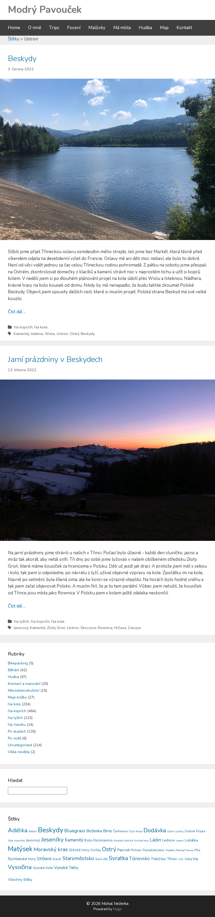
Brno (107, 831)
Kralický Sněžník (123, 841)
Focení (73, 28)
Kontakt (184, 28)
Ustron (62, 333)
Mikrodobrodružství (23, 690)
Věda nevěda (19, 751)
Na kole (40, 327)
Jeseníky (52, 839)
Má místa (122, 28)
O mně (34, 28)
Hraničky (19, 841)
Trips (54, 28)
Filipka (200, 831)
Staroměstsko (78, 858)
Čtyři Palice (135, 831)
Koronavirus (103, 840)
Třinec (172, 858)
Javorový (21, 627)
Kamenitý (21, 333)
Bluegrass (74, 831)
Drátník (190, 831)
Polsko (136, 850)
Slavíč (56, 859)
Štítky (13, 39)
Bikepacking (18, 663)
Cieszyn (134, 627)
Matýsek (20, 849)
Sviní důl (101, 859)
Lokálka (191, 840)
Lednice (168, 840)
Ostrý (74, 333)
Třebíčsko (158, 859)
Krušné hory (141, 841)
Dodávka (154, 830)
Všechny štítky (20, 879)
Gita (10, 841)
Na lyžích (21, 621)
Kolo (88, 840)
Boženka (94, 831)
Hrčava (120, 627)
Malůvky (96, 28)
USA (181, 859)
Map (164, 28)
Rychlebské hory (22, 858)
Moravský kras (51, 849)
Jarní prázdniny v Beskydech (55, 359)
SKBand (44, 859)
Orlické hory (79, 849)
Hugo (117, 909)
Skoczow (88, 627)
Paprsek (123, 850)
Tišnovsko (139, 858)
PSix (197, 850)
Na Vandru (17, 724)
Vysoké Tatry (66, 868)
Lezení (180, 841)
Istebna (37, 333)
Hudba (145, 28)
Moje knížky (17, 697)
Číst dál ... (17, 312)
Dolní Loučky (175, 831)
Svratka (118, 858)
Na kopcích (23, 327)
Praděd (169, 850)
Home (14, 28)
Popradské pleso (153, 850)
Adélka (18, 830)
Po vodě (14, 738)
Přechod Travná (184, 850)
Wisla (50, 333)
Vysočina (20, 867)
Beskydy (22, 58)
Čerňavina (120, 831)
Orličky (95, 850)
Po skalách (17, 731)
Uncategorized (20, 745)
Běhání (13, 670)
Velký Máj (191, 859)
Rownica (105, 627)
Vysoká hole (43, 867)
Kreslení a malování (24, 683)
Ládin (155, 840)
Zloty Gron (56, 627)
